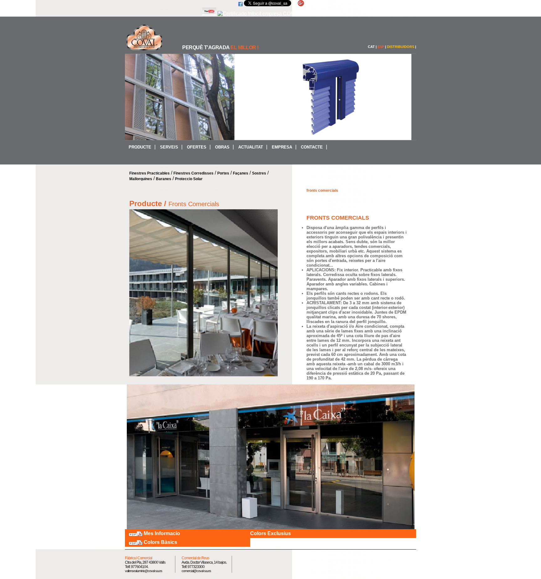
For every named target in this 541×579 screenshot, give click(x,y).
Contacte (312, 147)
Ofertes (196, 147)
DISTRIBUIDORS (400, 47)
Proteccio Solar (189, 179)
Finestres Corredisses (193, 173)
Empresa (282, 147)
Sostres (259, 173)
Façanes (240, 173)
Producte (140, 147)
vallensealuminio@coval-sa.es (143, 571)
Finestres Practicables (149, 173)
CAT (371, 47)
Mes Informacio (162, 533)
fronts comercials (322, 190)
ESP (381, 47)
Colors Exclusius (270, 533)
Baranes (163, 179)
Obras (222, 147)
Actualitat (250, 147)
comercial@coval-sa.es (196, 571)
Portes (223, 173)
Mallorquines (140, 179)
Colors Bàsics (160, 542)
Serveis (169, 147)
